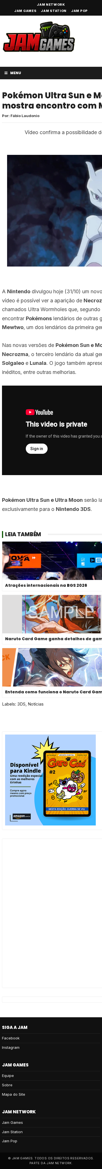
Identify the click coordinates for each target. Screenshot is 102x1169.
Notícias (36, 704)
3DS (21, 704)
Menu (15, 72)
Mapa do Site (13, 1094)
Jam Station (54, 11)
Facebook (11, 1038)
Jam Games (25, 11)
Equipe (8, 1075)
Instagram (11, 1047)
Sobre (7, 1085)
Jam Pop (79, 11)
